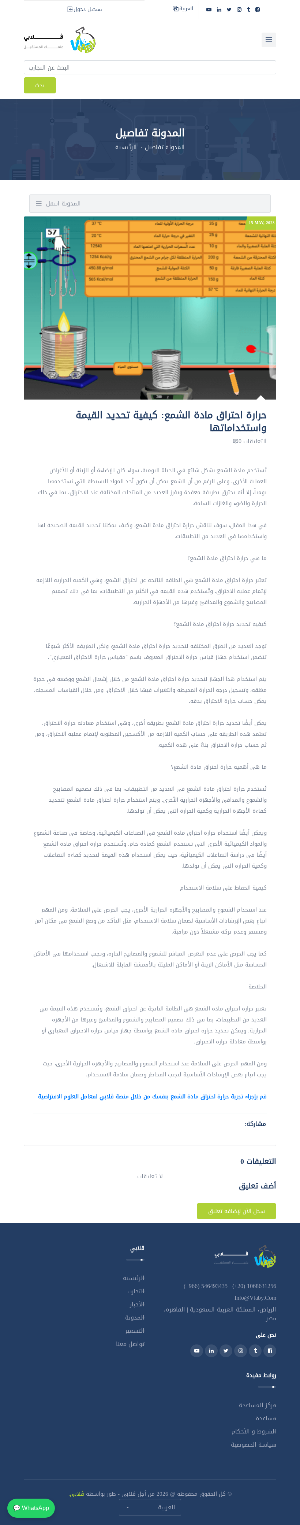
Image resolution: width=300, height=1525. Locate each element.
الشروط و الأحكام (254, 1431)
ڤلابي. (76, 1494)
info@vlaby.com (255, 1297)
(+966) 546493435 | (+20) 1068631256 (230, 1286)
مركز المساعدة (257, 1405)
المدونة (135, 1317)
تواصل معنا (130, 1344)
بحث (40, 85)
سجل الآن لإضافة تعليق (236, 1211)
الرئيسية (126, 147)
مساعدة (266, 1418)
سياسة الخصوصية (253, 1444)
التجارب (136, 1291)
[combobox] (150, 1507)
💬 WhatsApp (31, 1508)
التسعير (135, 1330)
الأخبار (137, 1304)
